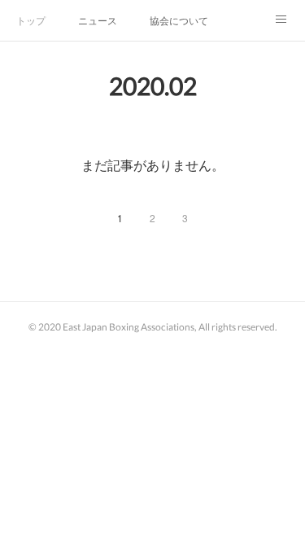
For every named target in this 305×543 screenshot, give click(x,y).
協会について (179, 20)
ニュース (97, 20)
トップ (31, 20)
